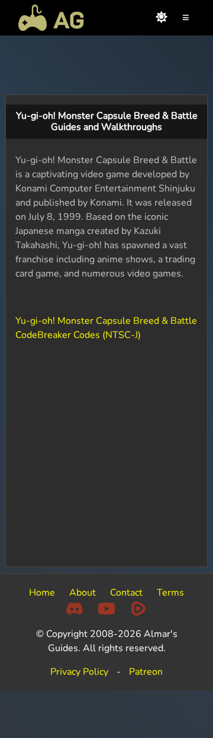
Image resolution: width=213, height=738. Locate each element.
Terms (170, 592)
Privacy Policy (79, 671)
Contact (126, 592)
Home (42, 592)
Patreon (146, 671)
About (82, 592)
